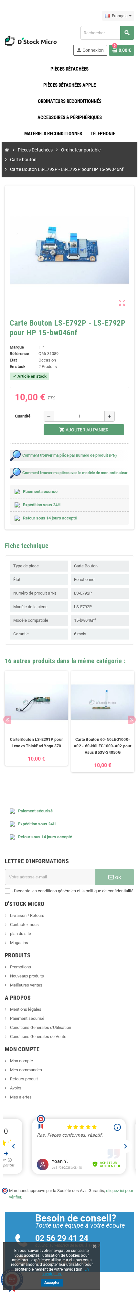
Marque (17, 347)
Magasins (18, 942)
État (13, 360)
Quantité (22, 416)
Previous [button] (7, 720)
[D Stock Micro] (31, 40)
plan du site (20, 933)
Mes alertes (20, 1097)
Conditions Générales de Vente (37, 1036)
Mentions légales (25, 1009)
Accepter (51, 1282)
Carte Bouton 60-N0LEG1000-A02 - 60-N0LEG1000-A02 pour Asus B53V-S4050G (102, 746)
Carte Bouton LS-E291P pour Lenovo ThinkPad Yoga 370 (36, 742)
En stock (18, 366)
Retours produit (23, 1078)
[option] (36, 728)
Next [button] (132, 720)
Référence (19, 353)
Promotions (20, 966)
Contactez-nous (24, 924)
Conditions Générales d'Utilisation (40, 1027)
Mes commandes (25, 1069)
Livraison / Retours (26, 915)
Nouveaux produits (26, 976)
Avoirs (15, 1088)
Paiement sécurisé (26, 1018)
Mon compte (21, 1060)
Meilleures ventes (25, 985)
